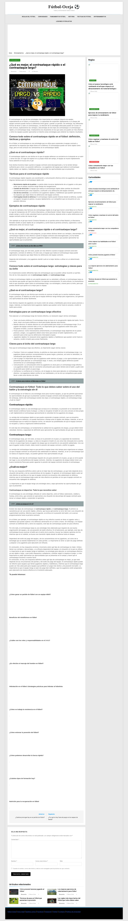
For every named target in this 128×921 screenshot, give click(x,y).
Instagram (48, 912)
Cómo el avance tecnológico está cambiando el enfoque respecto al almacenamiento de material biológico (102, 86)
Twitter (55, 912)
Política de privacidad (73, 912)
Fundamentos (94, 109)
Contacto (62, 912)
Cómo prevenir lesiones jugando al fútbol (101, 255)
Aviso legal (20, 912)
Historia (71, 16)
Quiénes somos (31, 912)
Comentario (15, 839)
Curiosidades (42, 16)
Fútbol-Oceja (12, 912)
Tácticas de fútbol (84, 16)
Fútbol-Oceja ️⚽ (64, 6)
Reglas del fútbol (28, 16)
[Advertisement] (64, 39)
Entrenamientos (100, 16)
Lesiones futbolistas (64, 21)
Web (61, 861)
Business (93, 80)
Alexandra (13, 71)
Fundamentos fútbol (58, 16)
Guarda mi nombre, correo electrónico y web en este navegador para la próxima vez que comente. (41, 868)
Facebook (40, 912)
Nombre (14, 861)
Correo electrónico (41, 861)
